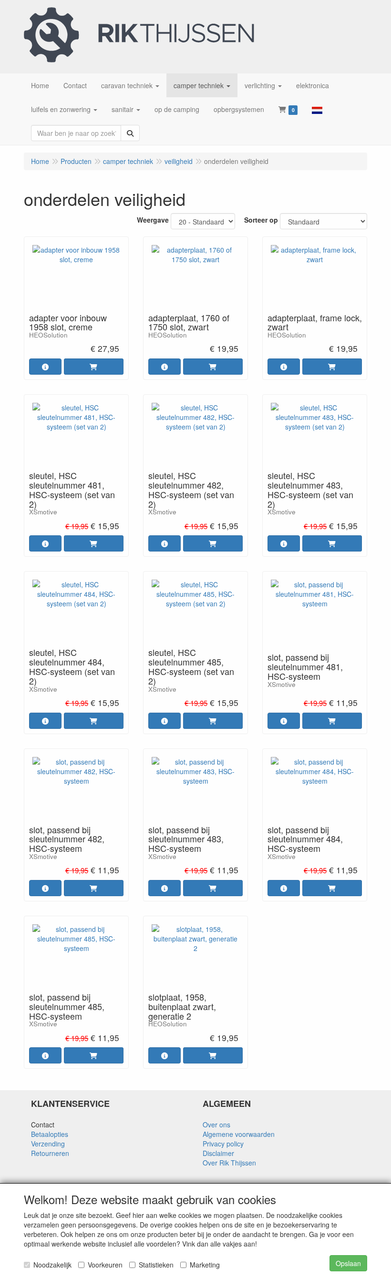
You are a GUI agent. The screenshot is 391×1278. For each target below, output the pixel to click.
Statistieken (156, 1264)
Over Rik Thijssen (229, 1162)
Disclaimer (218, 1153)
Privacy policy (223, 1143)
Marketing (205, 1264)
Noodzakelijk (52, 1264)
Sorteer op (261, 220)
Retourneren (50, 1153)
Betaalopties (49, 1134)
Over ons (216, 1124)
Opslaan (348, 1263)
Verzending (48, 1143)
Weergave (153, 220)
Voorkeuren (105, 1264)
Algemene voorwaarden (239, 1134)
